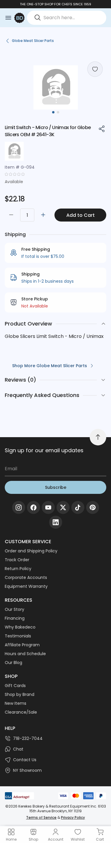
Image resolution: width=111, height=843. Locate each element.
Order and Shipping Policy (31, 551)
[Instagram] (18, 507)
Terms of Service (41, 817)
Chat (18, 749)
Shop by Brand (19, 694)
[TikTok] (77, 507)
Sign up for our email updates (44, 450)
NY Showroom (27, 770)
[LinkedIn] (55, 522)
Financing (15, 618)
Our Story (14, 609)
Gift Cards (15, 686)
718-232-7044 (28, 738)
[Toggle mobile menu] (8, 17)
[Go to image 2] (58, 112)
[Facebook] (33, 507)
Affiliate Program (22, 645)
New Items (15, 703)
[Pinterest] (92, 507)
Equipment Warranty (26, 586)
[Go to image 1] (53, 112)
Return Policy (18, 569)
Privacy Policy (73, 817)
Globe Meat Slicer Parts (33, 40)
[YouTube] (48, 507)
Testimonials (18, 636)
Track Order (17, 560)
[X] (63, 507)
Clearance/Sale (21, 712)
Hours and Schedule (25, 654)
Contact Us (24, 760)
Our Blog (13, 662)
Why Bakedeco (20, 627)
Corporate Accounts (26, 577)
